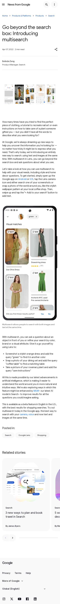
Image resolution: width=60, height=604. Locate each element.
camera (23, 414)
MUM (36, 390)
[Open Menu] (3, 4)
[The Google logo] (7, 563)
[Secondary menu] (54, 4)
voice (31, 414)
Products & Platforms (21, 15)
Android (22, 179)
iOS (31, 179)
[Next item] (12, 537)
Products (40, 15)
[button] (56, 49)
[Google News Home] (19, 4)
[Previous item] (5, 537)
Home (5, 15)
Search (51, 15)
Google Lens (24, 435)
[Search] (46, 4)
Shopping (41, 435)
